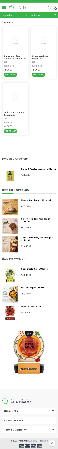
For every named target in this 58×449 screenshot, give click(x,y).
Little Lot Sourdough (15, 190)
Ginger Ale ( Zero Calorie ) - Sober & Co (15, 57)
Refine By (35, 15)
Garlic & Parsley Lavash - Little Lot (38, 169)
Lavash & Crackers (15, 159)
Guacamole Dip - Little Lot (34, 269)
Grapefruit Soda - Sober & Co (41, 57)
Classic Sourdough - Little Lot (36, 200)
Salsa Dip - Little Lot (31, 306)
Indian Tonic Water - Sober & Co (14, 113)
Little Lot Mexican (13, 258)
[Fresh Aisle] (17, 7)
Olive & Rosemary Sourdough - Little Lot (37, 238)
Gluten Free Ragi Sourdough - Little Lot (36, 220)
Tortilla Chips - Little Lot (33, 287)
